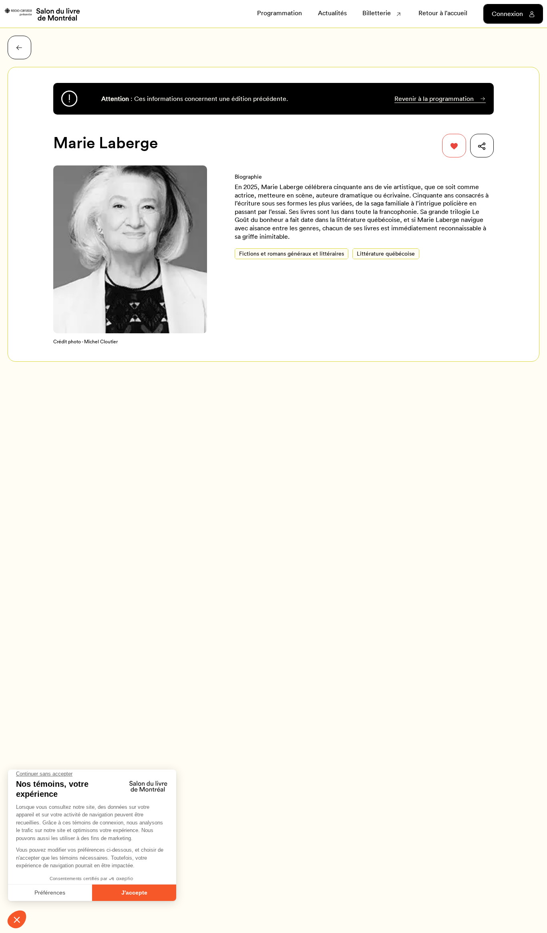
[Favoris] (454, 145)
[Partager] (482, 145)
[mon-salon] (42, 13)
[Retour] (19, 47)
